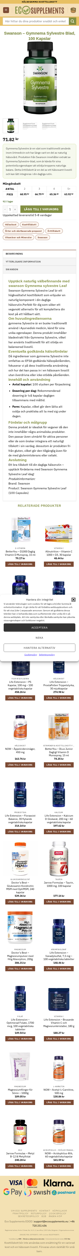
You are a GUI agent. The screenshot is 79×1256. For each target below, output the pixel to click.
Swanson (43, 237)
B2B (44, 1216)
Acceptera (39, 627)
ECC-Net (67, 1239)
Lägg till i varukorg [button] (20, 564)
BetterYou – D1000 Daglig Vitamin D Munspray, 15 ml (20, 553)
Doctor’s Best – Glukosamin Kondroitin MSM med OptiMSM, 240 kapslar (20, 887)
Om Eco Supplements (24, 1210)
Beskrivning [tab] (14, 253)
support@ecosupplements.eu (51, 1221)
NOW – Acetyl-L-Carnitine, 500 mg (59, 1091)
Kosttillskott (29, 224)
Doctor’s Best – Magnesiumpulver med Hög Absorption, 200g (20, 956)
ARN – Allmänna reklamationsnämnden (31, 1239)
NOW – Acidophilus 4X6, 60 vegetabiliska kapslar (59, 1155)
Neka (39, 637)
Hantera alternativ (39, 647)
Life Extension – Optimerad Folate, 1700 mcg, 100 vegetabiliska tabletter (20, 1024)
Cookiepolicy (30, 654)
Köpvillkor (60, 1210)
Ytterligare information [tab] (23, 261)
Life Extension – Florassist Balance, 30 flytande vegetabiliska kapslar (20, 819)
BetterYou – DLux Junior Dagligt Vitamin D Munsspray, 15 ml (59, 752)
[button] (73, 600)
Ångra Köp (55, 1216)
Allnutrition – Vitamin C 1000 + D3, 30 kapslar (58, 553)
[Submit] (72, 21)
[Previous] (9, 78)
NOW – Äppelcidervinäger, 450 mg (20, 750)
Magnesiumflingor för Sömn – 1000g (20, 1091)
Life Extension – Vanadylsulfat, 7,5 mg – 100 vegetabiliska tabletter (58, 956)
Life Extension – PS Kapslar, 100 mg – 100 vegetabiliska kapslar (20, 685)
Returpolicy (39, 1213)
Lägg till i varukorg (41, 209)
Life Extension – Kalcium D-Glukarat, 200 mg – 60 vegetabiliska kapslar (59, 819)
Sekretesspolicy (47, 654)
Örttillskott (54, 231)
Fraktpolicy (20, 1213)
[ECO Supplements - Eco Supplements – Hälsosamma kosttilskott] (40, 10)
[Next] (70, 78)
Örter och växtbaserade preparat (23, 231)
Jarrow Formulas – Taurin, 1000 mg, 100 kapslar (59, 884)
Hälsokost (10, 224)
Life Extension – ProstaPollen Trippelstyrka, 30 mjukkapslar (58, 685)
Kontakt (44, 1210)
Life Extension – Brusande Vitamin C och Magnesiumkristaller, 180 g (58, 1023)
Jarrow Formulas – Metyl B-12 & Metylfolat (20, 1155)
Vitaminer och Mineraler (18, 237)
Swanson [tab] (12, 269)
